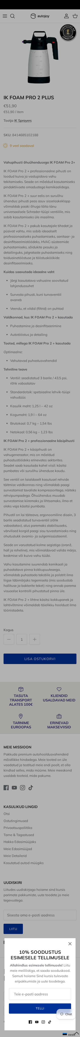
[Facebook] (30, 1022)
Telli (40, 1008)
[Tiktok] (49, 1022)
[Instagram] (43, 1022)
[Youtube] (36, 1022)
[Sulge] (70, 944)
